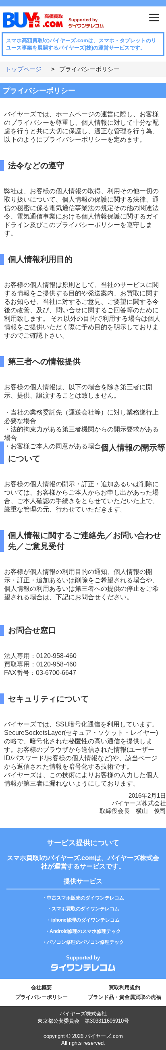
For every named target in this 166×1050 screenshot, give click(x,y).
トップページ (23, 69)
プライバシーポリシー (41, 997)
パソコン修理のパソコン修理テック (85, 942)
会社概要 (41, 987)
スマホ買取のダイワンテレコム (85, 909)
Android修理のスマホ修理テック (85, 931)
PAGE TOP (149, 1023)
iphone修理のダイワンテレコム (85, 920)
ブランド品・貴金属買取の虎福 (124, 997)
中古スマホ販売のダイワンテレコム (85, 898)
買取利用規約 (124, 987)
